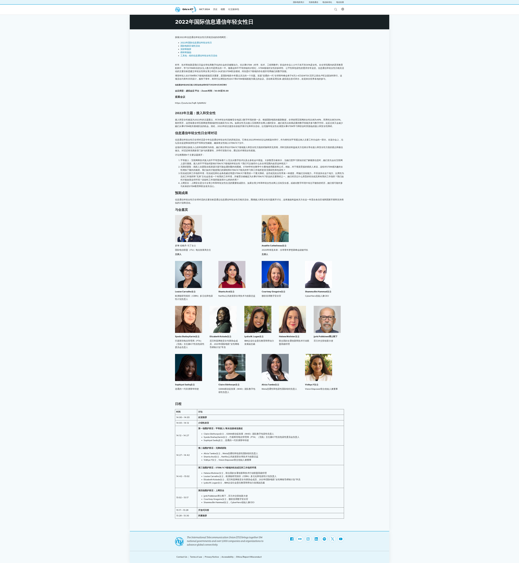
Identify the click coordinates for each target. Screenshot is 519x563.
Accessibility (228, 557)
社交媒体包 (233, 9)
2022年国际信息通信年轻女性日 (196, 43)
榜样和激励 (185, 52)
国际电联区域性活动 (190, 46)
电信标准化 (327, 2)
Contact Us (181, 557)
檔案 (223, 9)
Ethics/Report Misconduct (249, 557)
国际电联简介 (298, 2)
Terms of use (196, 557)
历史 (215, 9)
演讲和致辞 (185, 49)
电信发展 (340, 2)
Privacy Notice (212, 557)
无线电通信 (313, 2)
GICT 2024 (204, 9)
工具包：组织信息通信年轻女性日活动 (198, 55)
